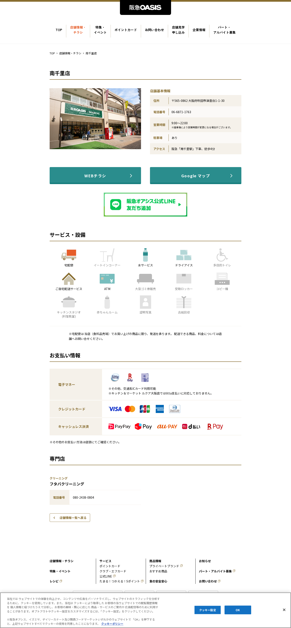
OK (238, 610)
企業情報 (199, 29)
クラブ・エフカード (112, 571)
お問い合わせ (154, 29)
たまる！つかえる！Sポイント (119, 581)
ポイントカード (126, 29)
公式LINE (105, 576)
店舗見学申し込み (178, 30)
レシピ (54, 581)
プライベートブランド (164, 566)
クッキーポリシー (112, 624)
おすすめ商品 (158, 571)
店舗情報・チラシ (78, 30)
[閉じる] (284, 609)
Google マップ (195, 175)
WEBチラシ (95, 175)
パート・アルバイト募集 (224, 30)
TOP (59, 29)
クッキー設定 (207, 610)
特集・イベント (100, 30)
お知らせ (205, 561)
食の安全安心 (158, 581)
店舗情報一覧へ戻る (73, 517)
